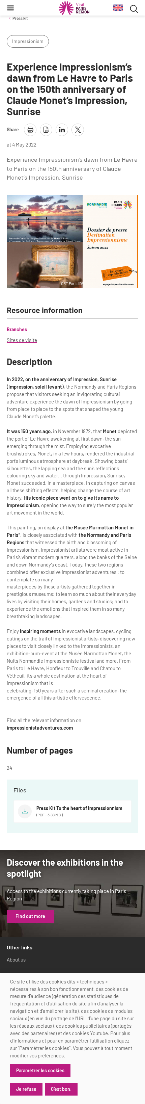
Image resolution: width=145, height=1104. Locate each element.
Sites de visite (22, 340)
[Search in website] (134, 8)
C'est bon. (61, 1089)
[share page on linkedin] (62, 130)
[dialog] (72, 1038)
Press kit (20, 18)
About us (16, 959)
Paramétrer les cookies (40, 1070)
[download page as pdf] (46, 130)
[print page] (30, 130)
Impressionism (28, 41)
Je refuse (26, 1089)
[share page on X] (77, 130)
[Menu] (10, 7)
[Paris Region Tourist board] (74, 8)
